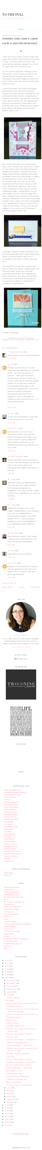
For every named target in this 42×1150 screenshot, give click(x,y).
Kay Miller (8, 831)
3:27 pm (11, 545)
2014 (7, 975)
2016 (7, 969)
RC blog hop (9, 912)
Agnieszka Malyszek (12, 790)
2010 (7, 1111)
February (11, 1099)
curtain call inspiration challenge (17, 924)
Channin (7, 800)
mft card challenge (12, 931)
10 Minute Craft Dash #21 (16, 1079)
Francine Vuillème (11, 814)
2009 (7, 1114)
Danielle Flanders (11, 805)
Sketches (8, 875)
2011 (7, 1108)
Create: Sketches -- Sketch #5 (19, 1068)
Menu (21, 29)
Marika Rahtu (9, 839)
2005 (7, 1125)
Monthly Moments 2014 (13, 897)
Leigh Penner (21, 635)
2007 (7, 1119)
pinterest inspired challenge (16, 939)
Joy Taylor (8, 824)
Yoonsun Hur (9, 861)
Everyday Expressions (15, 1026)
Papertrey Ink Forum (12, 851)
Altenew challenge (11, 887)
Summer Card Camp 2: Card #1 (19, 1065)
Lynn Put (7, 836)
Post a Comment (9, 583)
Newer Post (7, 587)
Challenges (8, 873)
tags (5, 948)
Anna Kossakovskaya (12, 795)
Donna (13, 563)
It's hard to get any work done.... (19, 1085)
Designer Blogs (25, 1147)
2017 (7, 966)
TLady (13, 479)
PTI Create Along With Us (14, 902)
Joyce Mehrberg (10, 827)
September (12, 989)
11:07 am (11, 422)
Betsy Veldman (10, 797)
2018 (7, 963)
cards (11, 340)
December (11, 980)
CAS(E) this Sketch (12, 892)
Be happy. (10, 1000)
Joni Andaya (9, 822)
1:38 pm (11, 473)
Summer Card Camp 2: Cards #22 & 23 (22, 1003)
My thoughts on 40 (14, 1071)
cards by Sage (19, 340)
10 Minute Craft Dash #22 (16, 1042)
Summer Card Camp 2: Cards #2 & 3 (21, 1062)
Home (21, 587)
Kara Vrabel (8, 829)
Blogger (26, 1134)
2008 (7, 1116)
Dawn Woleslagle (11, 807)
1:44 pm (11, 499)
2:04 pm (11, 527)
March (9, 1096)
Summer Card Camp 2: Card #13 (19, 1034)
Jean (12, 413)
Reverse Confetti (11, 914)
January (10, 1102)
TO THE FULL (13, 14)
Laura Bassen (9, 834)
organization (9, 934)
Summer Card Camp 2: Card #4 (19, 1059)
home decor (9, 929)
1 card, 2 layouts (13, 998)
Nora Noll (14, 533)
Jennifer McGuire (11, 819)
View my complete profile (21, 647)
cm (11, 364)
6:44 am (11, 577)
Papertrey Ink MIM (11, 909)
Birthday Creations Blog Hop (18, 1053)
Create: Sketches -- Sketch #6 (19, 1045)
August (10, 992)
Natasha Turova (10, 844)
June (9, 1088)
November (11, 983)
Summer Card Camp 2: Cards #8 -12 (21, 1040)
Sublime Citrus (12, 1023)
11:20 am (11, 451)
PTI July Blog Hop (13, 1017)
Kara (12, 550)
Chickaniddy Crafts (11, 894)
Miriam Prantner (16, 456)
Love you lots (12, 1037)
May (8, 1091)
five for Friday (9, 926)
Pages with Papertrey (12, 907)
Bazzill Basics (9, 890)
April (9, 1093)
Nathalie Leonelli (11, 846)
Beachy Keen (11, 1020)
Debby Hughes (10, 809)
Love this (10, 1056)
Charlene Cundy (10, 802)
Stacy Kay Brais (16, 352)
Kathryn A (14, 428)
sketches (8, 946)
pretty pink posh (11, 941)
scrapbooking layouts (13, 944)
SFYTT (6, 917)
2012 (7, 1105)
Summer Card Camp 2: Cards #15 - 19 (21, 1014)
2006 (7, 1122)
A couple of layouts (14, 1006)
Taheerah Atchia (11, 856)
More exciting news (14, 1082)
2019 (7, 960)
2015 (7, 972)
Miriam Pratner (10, 841)
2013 (7, 977)
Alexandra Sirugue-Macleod (15, 792)
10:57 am (12, 407)
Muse (6, 899)
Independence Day (14, 1074)
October (10, 986)
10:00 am (12, 358)
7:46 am (11, 557)
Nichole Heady (10, 849)
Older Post (35, 587)
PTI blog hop (9, 904)
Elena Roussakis (11, 812)
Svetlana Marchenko (12, 854)
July (9, 995)
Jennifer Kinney (10, 817)
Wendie (7, 858)
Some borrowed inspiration (17, 1076)
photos (7, 936)
